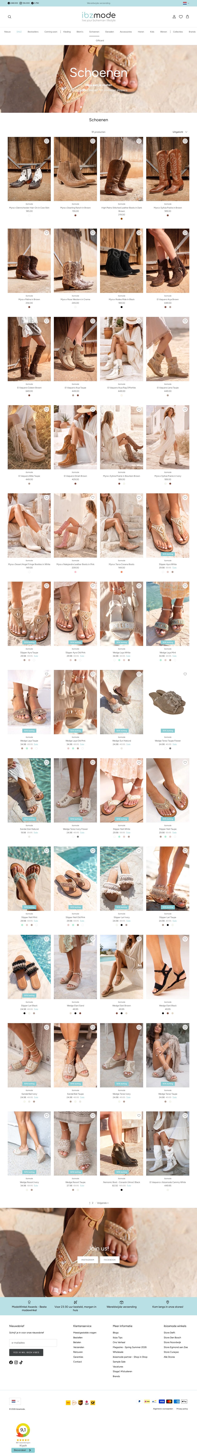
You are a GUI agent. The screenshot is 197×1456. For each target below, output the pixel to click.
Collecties (178, 31)
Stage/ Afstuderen (122, 1371)
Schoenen (94, 31)
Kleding (67, 31)
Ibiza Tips (117, 1337)
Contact (77, 1361)
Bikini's (80, 31)
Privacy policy (182, 1409)
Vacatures (118, 1366)
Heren (141, 31)
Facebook (110, 1260)
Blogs (116, 1332)
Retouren (78, 1352)
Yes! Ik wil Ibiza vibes (26, 1352)
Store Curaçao (171, 1352)
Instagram (87, 1260)
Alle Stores (169, 1357)
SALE (19, 31)
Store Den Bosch (172, 1337)
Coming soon (50, 31)
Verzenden (78, 1347)
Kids (152, 31)
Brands (192, 31)
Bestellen (77, 1337)
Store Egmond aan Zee (176, 1347)
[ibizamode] (98, 17)
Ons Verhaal (119, 1342)
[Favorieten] (181, 16)
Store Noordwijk (172, 1342)
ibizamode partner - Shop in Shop (130, 1357)
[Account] (173, 17)
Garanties (78, 1357)
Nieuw (7, 31)
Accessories (126, 31)
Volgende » (103, 1203)
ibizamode (20, 1409)
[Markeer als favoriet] (46, 141)
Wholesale (118, 1352)
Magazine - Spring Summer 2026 (130, 1347)
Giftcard (100, 40)
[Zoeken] (9, 17)
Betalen (77, 1342)
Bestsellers (33, 31)
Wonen (163, 31)
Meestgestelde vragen (84, 1332)
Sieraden (109, 31)
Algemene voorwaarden (163, 1409)
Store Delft (169, 1332)
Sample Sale (119, 1361)
